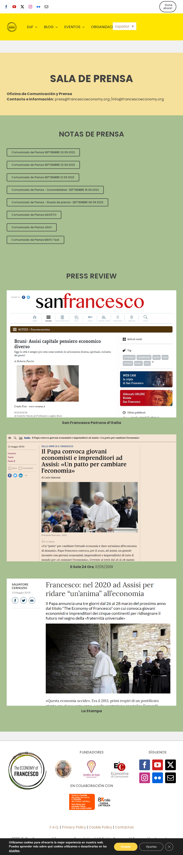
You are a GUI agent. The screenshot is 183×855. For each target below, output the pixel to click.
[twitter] (22, 6)
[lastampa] (91, 580)
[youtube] (14, 6)
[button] (124, 26)
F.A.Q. (54, 827)
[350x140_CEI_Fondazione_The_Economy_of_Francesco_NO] (91, 794)
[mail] (46, 6)
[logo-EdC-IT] (119, 761)
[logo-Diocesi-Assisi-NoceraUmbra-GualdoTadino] (63, 761)
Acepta (126, 847)
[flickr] (38, 6)
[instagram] (30, 6)
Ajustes (151, 847)
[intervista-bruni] (91, 292)
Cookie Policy (100, 827)
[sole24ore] (91, 436)
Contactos (124, 827)
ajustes (14, 851)
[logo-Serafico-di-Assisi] (91, 761)
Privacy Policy (74, 827)
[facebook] (6, 6)
